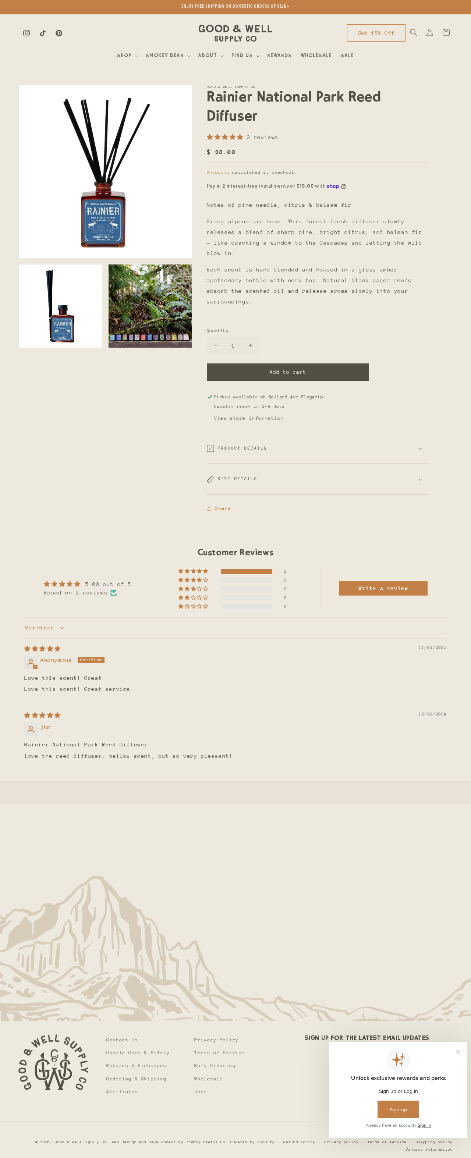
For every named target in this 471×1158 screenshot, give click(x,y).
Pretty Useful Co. (207, 1142)
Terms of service (387, 1142)
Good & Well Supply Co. (82, 1142)
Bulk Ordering (215, 1066)
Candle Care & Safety (138, 1052)
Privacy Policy (216, 1039)
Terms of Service (219, 1052)
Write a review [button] (383, 588)
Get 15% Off (376, 33)
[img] (42, 649)
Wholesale (208, 1078)
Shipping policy (434, 1142)
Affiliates (122, 1091)
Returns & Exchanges (136, 1066)
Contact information (429, 1149)
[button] (127, 56)
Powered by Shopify (252, 1142)
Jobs (200, 1091)
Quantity (218, 330)
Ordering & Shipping (136, 1078)
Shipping (218, 172)
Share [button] (223, 508)
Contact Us (122, 1039)
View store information (249, 418)
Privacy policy (341, 1142)
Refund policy (299, 1142)
